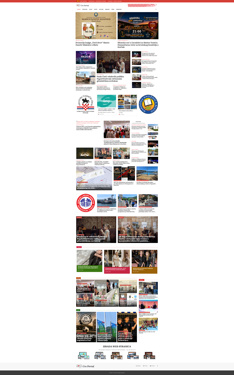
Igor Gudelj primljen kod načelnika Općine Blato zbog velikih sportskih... (121, 163)
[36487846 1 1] (144, 258)
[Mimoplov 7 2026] (106, 200)
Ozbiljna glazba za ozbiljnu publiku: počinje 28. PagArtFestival (84, 163)
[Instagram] (157, 366)
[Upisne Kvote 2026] (148, 287)
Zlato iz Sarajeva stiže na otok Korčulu (147, 332)
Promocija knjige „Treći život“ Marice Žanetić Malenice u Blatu (92, 44)
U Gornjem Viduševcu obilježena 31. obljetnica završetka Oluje (120, 88)
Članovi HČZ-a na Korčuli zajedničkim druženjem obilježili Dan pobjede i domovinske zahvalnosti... (88, 128)
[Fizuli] (116, 355)
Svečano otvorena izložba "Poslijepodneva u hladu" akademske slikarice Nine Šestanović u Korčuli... (115, 142)
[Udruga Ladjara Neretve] (85, 202)
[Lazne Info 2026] (124, 173)
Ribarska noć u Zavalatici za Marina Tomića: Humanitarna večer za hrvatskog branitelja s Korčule (138, 45)
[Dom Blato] (133, 355)
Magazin (79, 217)
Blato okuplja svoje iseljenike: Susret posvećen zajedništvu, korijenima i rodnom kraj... (84, 89)
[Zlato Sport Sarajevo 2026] (148, 323)
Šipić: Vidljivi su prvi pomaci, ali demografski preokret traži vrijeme (147, 315)
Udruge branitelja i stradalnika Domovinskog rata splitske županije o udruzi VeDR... (139, 136)
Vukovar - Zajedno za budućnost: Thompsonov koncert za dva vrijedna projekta (148, 85)
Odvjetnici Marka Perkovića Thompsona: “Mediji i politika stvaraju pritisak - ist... (139, 127)
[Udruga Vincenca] (149, 355)
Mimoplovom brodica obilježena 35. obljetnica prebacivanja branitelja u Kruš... (106, 210)
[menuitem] (78, 9)
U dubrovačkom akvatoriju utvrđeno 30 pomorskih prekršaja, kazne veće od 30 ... (147, 210)
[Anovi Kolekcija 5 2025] (117, 258)
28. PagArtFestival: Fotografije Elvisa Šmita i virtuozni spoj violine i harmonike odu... (149, 62)
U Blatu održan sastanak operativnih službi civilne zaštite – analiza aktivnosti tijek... (150, 77)
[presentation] (77, 361)
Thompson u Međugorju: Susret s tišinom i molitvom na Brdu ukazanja (139, 152)
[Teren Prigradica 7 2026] (147, 173)
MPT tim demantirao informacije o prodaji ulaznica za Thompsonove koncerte (124, 184)
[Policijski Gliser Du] (148, 200)
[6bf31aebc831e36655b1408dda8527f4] (89, 257)
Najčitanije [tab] (138, 121)
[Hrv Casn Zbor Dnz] (85, 104)
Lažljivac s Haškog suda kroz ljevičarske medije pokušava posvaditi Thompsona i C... (139, 160)
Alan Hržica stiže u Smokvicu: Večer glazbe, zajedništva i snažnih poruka (85, 68)
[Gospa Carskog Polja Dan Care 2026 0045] (127, 200)
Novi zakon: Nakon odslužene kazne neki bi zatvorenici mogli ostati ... (104, 88)
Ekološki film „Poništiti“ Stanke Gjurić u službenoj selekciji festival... (102, 163)
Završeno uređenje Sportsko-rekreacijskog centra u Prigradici (146, 183)
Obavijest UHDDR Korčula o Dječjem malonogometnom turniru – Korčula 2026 (149, 70)
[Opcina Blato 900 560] (83, 355)
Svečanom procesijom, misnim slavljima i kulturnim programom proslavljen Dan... (127, 210)
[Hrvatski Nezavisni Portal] (83, 5)
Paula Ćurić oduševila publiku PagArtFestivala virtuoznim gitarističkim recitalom (110, 79)
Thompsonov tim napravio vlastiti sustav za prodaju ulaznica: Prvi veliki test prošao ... (149, 55)
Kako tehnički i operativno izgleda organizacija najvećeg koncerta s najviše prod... (139, 144)
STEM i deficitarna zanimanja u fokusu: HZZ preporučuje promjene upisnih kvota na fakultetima (148, 297)
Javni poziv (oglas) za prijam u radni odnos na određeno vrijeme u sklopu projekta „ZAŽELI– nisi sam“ (106, 110)
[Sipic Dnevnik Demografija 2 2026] (148, 305)
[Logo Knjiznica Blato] (148, 104)
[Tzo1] (100, 355)
